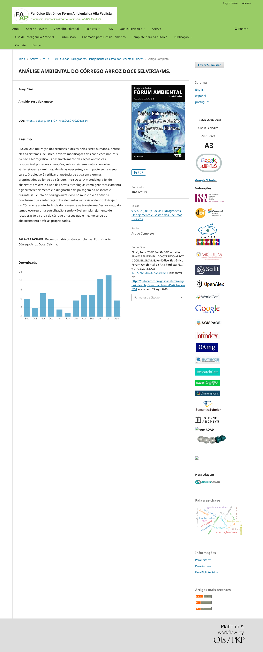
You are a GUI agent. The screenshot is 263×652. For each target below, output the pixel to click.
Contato (20, 45)
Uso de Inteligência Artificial (34, 37)
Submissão (68, 37)
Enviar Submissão (209, 65)
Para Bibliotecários (206, 572)
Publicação (181, 37)
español (200, 96)
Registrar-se (230, 3)
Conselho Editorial (66, 29)
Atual (16, 29)
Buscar (37, 45)
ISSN (110, 29)
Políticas (91, 29)
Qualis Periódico (131, 29)
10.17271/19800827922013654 (150, 273)
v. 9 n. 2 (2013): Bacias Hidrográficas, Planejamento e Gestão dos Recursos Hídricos (93, 59)
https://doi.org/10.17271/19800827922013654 (56, 121)
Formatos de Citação (147, 297)
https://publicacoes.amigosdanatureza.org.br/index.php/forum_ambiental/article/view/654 (158, 285)
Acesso (246, 3)
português (202, 102)
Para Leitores (203, 560)
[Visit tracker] (196, 458)
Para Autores (203, 566)
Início (21, 59)
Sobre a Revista (36, 29)
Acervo (156, 29)
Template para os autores (149, 37)
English (200, 89)
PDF (140, 172)
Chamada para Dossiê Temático (104, 37)
